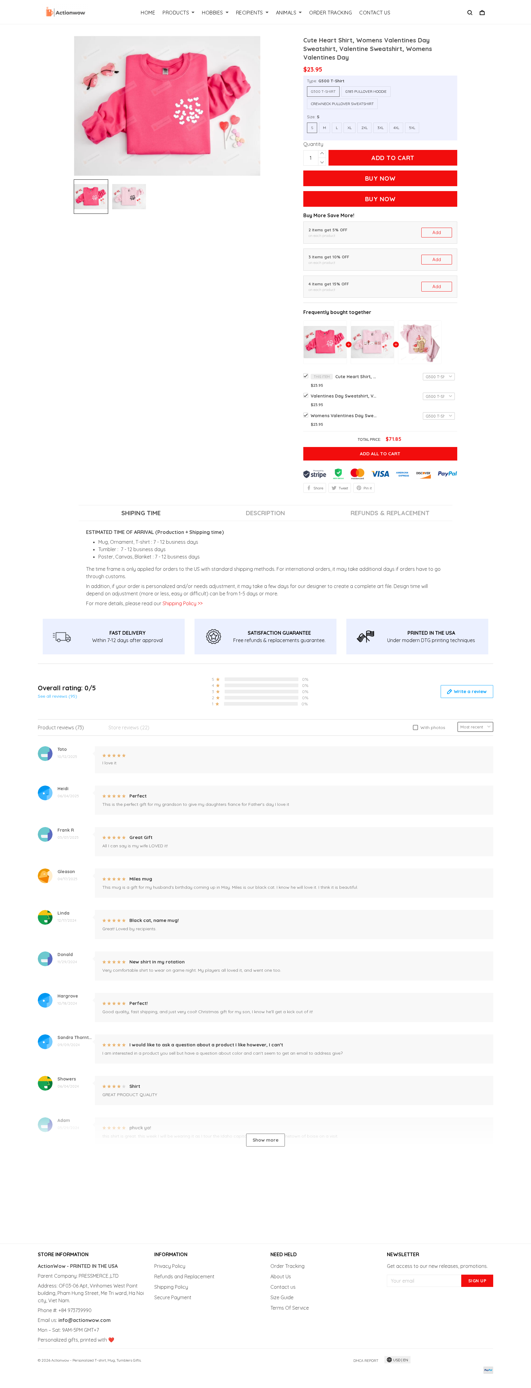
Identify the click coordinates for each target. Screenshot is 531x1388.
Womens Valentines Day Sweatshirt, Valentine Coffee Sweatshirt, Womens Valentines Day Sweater (344, 415)
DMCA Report (365, 1360)
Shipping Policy (171, 1287)
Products (176, 13)
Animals (286, 13)
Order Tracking (330, 13)
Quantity (313, 144)
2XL (364, 127)
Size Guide (281, 1297)
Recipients (249, 13)
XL (350, 127)
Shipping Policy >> (182, 603)
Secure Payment (172, 1297)
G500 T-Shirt (331, 80)
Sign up (477, 1281)
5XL (412, 127)
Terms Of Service (289, 1308)
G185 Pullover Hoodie (366, 91)
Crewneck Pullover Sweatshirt (342, 103)
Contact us (283, 1287)
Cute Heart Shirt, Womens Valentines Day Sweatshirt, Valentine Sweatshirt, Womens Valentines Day (356, 376)
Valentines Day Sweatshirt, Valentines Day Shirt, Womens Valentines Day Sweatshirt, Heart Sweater (344, 396)
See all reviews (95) (57, 696)
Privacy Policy (169, 1266)
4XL (396, 127)
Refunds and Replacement (184, 1276)
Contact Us (374, 13)
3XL (380, 127)
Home (148, 13)
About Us (280, 1276)
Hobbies (212, 13)
